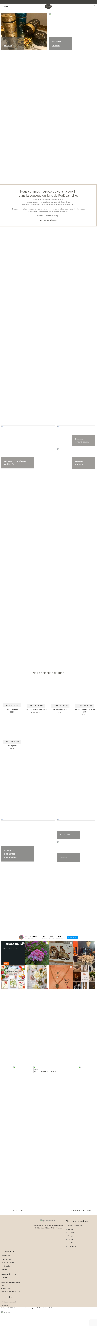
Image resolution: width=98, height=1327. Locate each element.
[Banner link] (24, 31)
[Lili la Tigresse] (12, 913)
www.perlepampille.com (48, 220)
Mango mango (12, 832)
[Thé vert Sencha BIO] (60, 754)
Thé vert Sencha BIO (60, 832)
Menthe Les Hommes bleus (36, 832)
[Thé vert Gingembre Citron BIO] (84, 754)
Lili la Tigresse (12, 991)
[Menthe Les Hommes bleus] (36, 754)
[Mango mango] (12, 754)
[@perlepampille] (21, 1182)
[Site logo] (48, 6)
